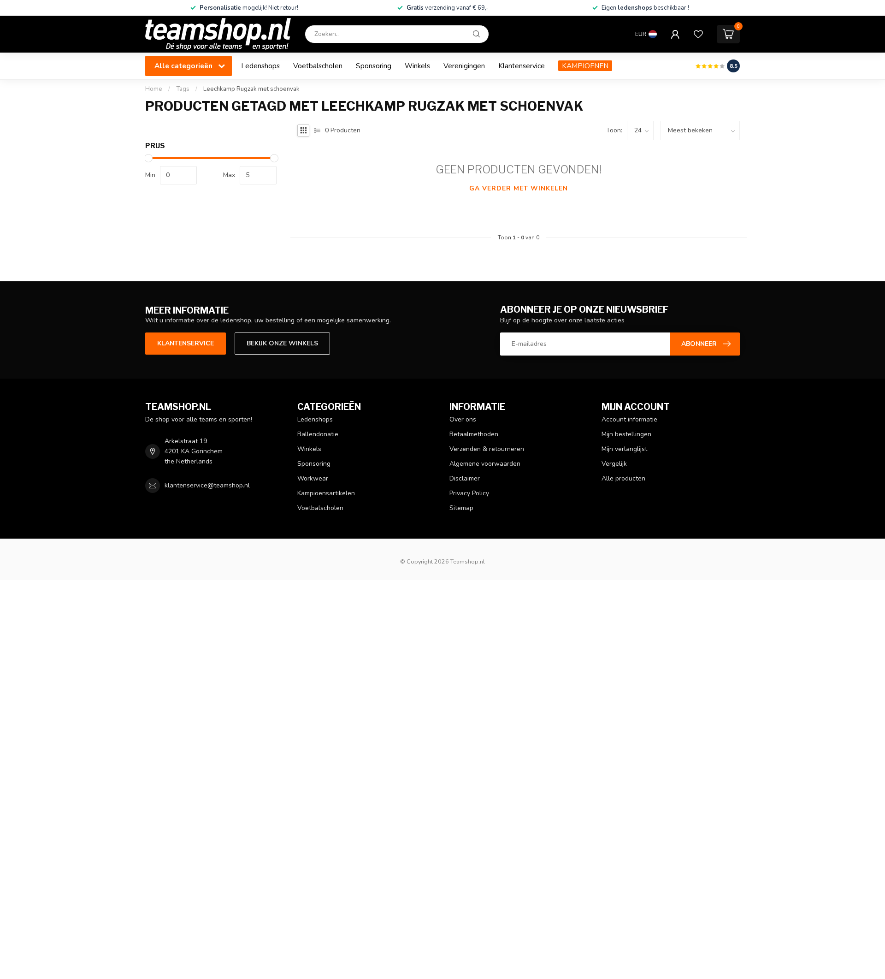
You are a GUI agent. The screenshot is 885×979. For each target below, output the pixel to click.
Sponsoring (373, 66)
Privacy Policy (469, 493)
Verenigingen (464, 66)
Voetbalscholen (317, 66)
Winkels (417, 66)
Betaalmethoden (473, 434)
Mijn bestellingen (626, 434)
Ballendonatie (317, 434)
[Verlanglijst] (698, 34)
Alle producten (623, 478)
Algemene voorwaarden (484, 463)
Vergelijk (614, 463)
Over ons (462, 419)
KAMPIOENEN (585, 66)
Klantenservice (521, 66)
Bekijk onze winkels (282, 343)
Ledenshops (260, 66)
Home (153, 89)
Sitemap (461, 508)
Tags (182, 89)
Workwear (312, 478)
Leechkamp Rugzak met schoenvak (251, 89)
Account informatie (629, 419)
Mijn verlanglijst (624, 449)
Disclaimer (464, 478)
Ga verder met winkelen (518, 188)
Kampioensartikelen (326, 493)
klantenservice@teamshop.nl (207, 485)
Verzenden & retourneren (486, 449)
